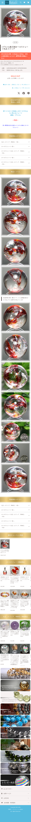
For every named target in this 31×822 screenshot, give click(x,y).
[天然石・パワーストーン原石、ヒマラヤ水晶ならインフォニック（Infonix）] (11, 1)
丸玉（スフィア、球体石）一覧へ (10, 142)
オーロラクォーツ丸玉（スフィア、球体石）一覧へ (13, 152)
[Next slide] (30, 25)
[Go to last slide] (1, 25)
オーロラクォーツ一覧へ (7, 146)
